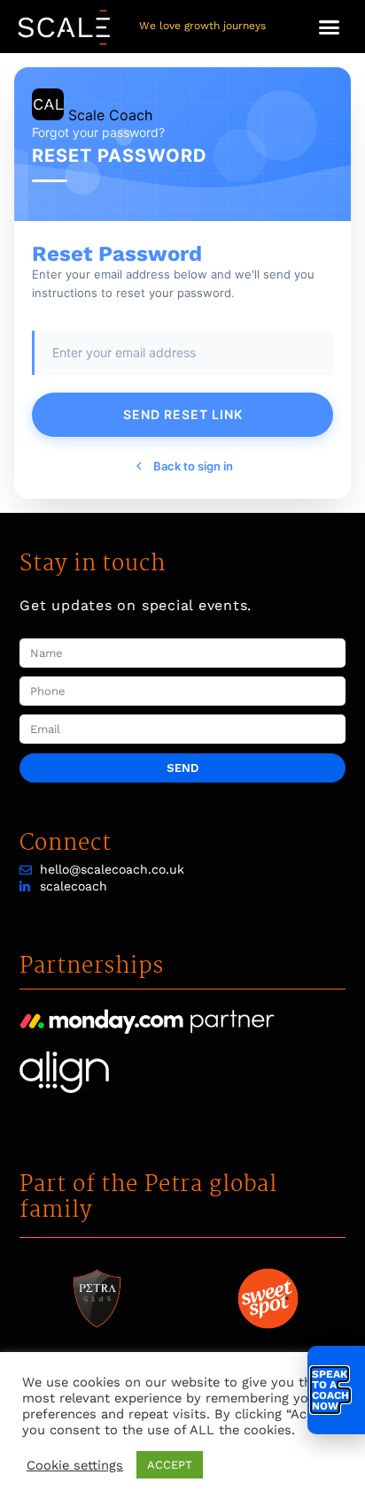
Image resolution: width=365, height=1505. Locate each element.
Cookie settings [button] (75, 1465)
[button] (329, 26)
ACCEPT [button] (169, 1464)
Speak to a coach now (330, 1390)
